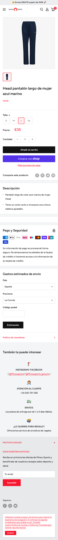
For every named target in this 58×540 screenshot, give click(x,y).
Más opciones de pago (29, 165)
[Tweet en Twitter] (48, 175)
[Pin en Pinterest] (42, 175)
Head (5, 101)
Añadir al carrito (29, 149)
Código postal (10, 307)
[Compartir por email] (53, 175)
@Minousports (16, 374)
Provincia (7, 293)
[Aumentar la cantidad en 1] (32, 139)
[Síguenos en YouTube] (15, 506)
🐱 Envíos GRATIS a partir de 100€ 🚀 (29, 2)
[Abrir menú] (4, 9)
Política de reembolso (14, 337)
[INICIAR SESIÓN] (47, 9)
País (5, 280)
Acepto (10, 533)
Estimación (13, 325)
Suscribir (11, 482)
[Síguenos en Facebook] (5, 506)
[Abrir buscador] (41, 9)
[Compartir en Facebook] (37, 175)
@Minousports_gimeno (37, 374)
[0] (53, 9)
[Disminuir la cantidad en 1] (17, 139)
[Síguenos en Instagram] (10, 506)
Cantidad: (8, 139)
